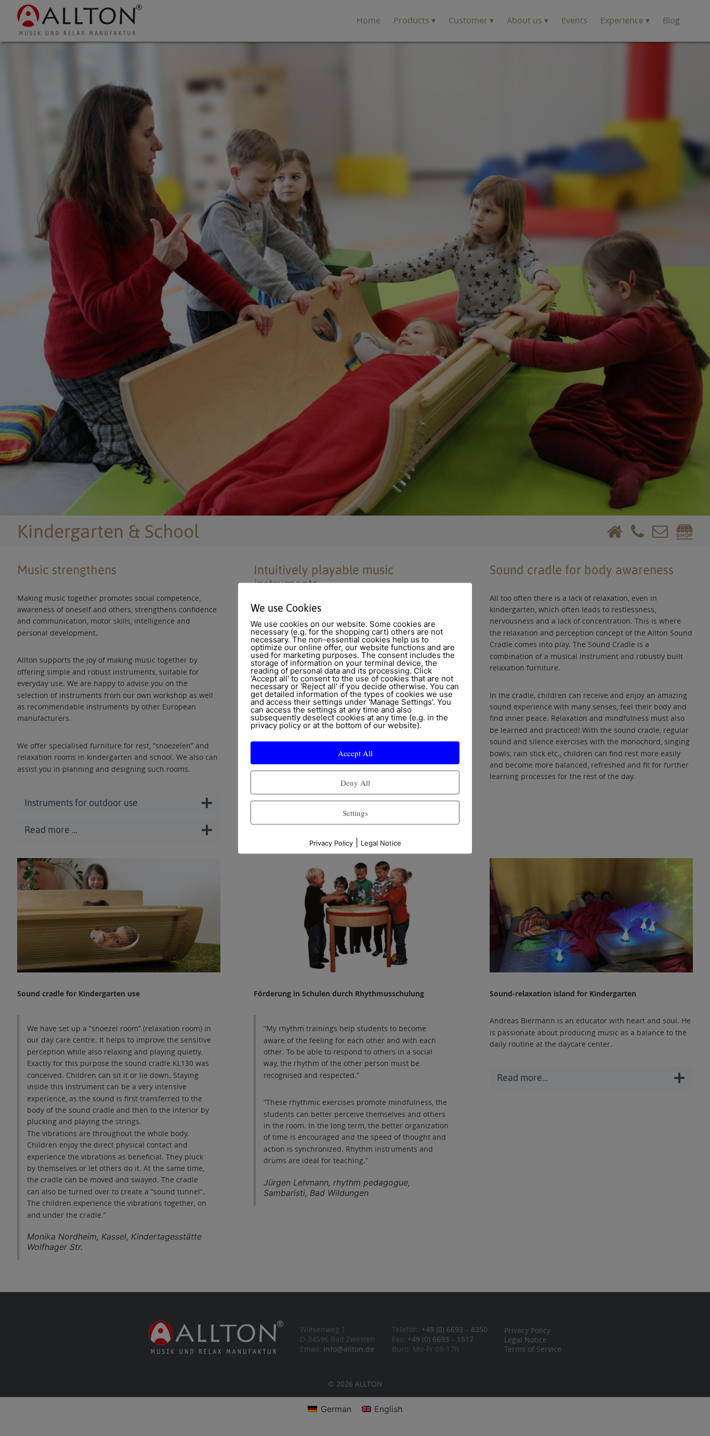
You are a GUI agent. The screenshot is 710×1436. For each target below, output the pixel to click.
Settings (355, 812)
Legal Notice (381, 842)
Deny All (355, 782)
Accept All (355, 752)
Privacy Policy (331, 842)
